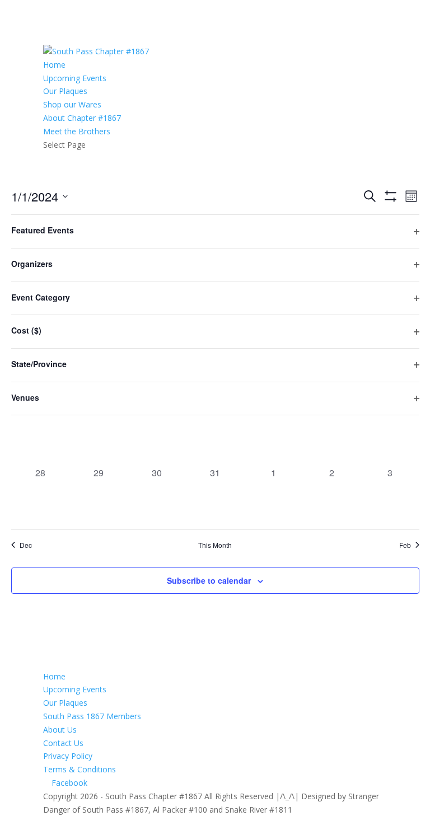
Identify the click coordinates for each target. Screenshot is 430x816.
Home (54, 64)
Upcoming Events (74, 78)
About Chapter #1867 (82, 117)
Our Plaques (65, 91)
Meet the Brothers (76, 131)
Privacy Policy (67, 756)
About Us (60, 729)
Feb (405, 545)
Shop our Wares (72, 104)
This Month (215, 545)
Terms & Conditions (79, 769)
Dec (26, 545)
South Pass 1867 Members (92, 716)
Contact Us (63, 743)
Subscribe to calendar (209, 580)
